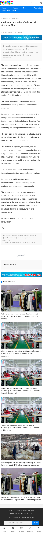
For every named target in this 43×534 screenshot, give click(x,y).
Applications (38, 8)
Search (35, 523)
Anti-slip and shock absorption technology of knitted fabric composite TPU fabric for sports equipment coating (20, 316)
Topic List (16, 510)
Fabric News (15, 18)
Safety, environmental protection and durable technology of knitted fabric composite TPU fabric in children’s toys (20, 427)
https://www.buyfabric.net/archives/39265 (21, 242)
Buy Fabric (4, 18)
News (25, 8)
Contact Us (28, 513)
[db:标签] (21, 255)
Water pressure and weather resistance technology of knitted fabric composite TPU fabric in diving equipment (21, 353)
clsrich (13, 264)
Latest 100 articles (16, 513)
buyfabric (17, 517)
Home (4, 8)
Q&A (14, 10)
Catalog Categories (27, 510)
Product (15, 8)
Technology (6, 10)
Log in (28, 3)
